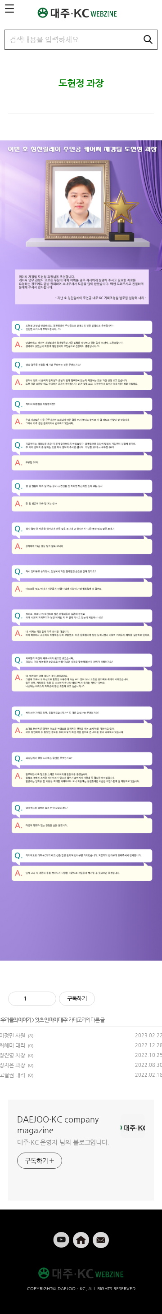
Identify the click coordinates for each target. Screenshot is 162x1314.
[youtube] (62, 1236)
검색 (148, 39)
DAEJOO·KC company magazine (58, 1124)
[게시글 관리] (46, 998)
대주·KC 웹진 (82, 13)
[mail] (101, 1236)
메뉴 (9, 8)
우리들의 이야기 (15, 1020)
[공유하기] (34, 998)
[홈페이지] (82, 1236)
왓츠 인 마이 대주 (51, 1020)
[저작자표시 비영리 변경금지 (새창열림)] (107, 998)
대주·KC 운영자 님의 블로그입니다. (63, 1142)
